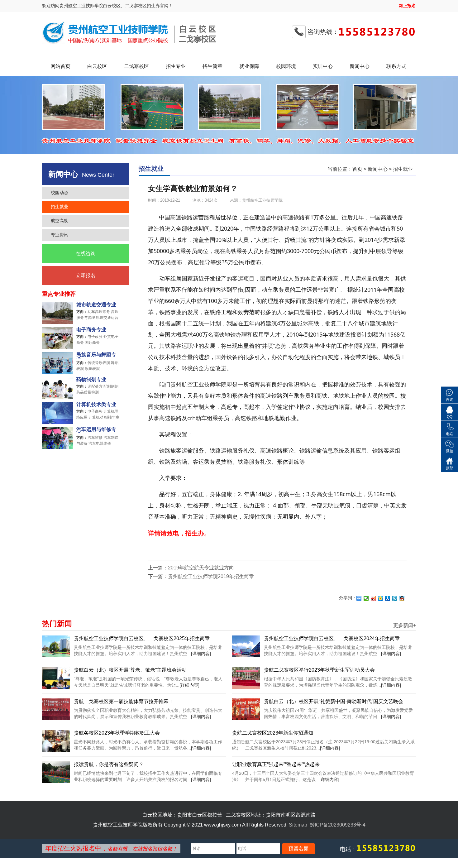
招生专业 (176, 66)
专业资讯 (59, 234)
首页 (357, 169)
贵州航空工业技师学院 (198, 384)
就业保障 (249, 66)
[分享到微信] (366, 598)
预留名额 (298, 848)
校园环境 (286, 66)
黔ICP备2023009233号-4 (337, 824)
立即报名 (86, 275)
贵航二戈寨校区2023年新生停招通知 (272, 733)
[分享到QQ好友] (402, 598)
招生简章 (212, 66)
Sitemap (298, 824)
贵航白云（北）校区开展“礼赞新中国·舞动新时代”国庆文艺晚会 (333, 701)
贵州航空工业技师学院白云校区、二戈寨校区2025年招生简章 (142, 638)
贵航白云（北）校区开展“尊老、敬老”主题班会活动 (130, 670)
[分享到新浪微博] (373, 598)
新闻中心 (360, 66)
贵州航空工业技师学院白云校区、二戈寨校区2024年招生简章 (332, 638)
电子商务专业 (91, 329)
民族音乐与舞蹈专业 (96, 355)
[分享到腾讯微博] (395, 598)
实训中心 (323, 66)
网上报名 (407, 5)
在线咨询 (86, 253)
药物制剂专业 (91, 379)
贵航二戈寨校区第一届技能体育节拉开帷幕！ (124, 701)
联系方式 (396, 66)
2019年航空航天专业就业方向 (201, 567)
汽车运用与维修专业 (96, 430)
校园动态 (59, 192)
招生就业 (59, 206)
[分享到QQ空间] (380, 598)
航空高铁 (59, 220)
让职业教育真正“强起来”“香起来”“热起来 (276, 764)
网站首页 (60, 66)
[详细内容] (201, 653)
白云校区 (97, 66)
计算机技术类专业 (96, 404)
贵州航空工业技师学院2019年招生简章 (211, 576)
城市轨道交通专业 (96, 304)
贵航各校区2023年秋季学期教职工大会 (117, 733)
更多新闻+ (404, 625)
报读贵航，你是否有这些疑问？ (109, 764)
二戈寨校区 (136, 66)
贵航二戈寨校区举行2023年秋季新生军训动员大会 (319, 670)
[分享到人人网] (387, 598)
